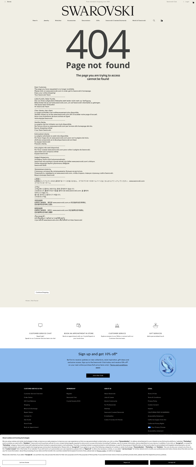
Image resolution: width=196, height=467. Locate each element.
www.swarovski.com (53, 91)
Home (28, 300)
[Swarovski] (98, 11)
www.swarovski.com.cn (61, 202)
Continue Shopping (42, 292)
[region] (98, 2)
